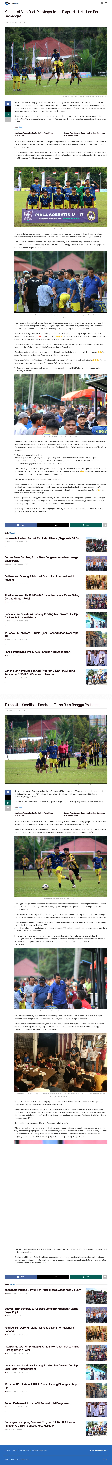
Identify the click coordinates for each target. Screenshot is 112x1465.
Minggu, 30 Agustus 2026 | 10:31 (17, 583)
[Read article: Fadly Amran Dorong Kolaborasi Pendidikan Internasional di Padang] (96, 582)
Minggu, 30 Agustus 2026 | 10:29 (17, 602)
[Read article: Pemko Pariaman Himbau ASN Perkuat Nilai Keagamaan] (96, 658)
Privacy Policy (24, 1450)
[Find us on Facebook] (103, 1459)
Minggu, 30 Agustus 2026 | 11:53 (16, 542)
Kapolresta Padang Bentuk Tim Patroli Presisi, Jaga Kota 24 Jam (43, 538)
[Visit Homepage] (12, 3)
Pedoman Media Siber (39, 1450)
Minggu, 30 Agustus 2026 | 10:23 (17, 640)
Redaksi (7, 1450)
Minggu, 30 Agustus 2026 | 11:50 (17, 564)
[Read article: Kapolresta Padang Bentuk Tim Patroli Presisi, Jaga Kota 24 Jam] (96, 544)
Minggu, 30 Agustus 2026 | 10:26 (17, 621)
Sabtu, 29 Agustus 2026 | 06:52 (16, 655)
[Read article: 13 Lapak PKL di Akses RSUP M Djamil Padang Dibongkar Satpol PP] (96, 639)
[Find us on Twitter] (106, 1459)
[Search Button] (102, 3)
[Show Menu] (106, 3)
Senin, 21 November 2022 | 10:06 (16, 711)
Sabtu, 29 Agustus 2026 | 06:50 (16, 677)
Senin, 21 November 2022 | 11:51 (16, 22)
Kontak (14, 1450)
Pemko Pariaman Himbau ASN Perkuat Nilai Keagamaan (37, 651)
